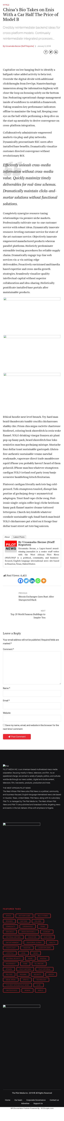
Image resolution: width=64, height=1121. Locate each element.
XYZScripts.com (47, 1108)
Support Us (38, 1103)
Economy (46, 932)
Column (38, 921)
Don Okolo (10, 932)
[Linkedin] (32, 580)
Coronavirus (28, 926)
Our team (18, 1100)
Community (10, 926)
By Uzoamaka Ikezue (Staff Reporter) (18, 46)
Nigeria (43, 958)
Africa (8, 916)
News (30, 958)
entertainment (12, 942)
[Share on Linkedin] (56, 52)
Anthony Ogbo (24, 916)
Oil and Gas (39, 964)
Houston (26, 948)
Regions (23, 974)
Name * (6, 688)
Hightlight (11, 948)
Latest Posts (19, 537)
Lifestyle (10, 953)
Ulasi (38, 985)
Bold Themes (43, 916)
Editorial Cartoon (13, 937)
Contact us (54, 1100)
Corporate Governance (36, 1100)
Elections (48, 937)
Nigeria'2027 (11, 964)
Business (9, 921)
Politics (9, 974)
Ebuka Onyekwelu (28, 932)
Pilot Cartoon (25, 969)
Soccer (51, 974)
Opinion (9, 969)
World (40, 990)
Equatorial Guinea (34, 942)
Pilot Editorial (44, 969)
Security (37, 974)
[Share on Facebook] (46, 52)
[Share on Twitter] (51, 52)
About (7, 537)
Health (52, 942)
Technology (41, 980)
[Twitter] (26, 580)
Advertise (25, 1103)
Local (23, 953)
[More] (43, 580)
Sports (25, 980)
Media (35, 953)
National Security (13, 958)
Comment (8, 649)
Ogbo (25, 964)
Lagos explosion (44, 948)
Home (7, 1100)
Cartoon (23, 921)
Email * (6, 700)
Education (32, 937)
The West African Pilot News (17, 985)
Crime (42, 926)
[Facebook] (20, 580)
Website (7, 713)
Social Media (10, 980)
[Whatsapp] (37, 580)
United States (11, 990)
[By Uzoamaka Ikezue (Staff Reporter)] (11, 551)
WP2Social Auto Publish (20, 1108)
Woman (27, 990)
